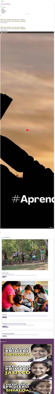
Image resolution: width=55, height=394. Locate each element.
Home (2, 8)
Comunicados (4, 317)
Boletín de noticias (3, 10)
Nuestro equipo (3, 12)
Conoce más (4, 276)
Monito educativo (3, 9)
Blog (3, 277)
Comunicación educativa (4, 11)
